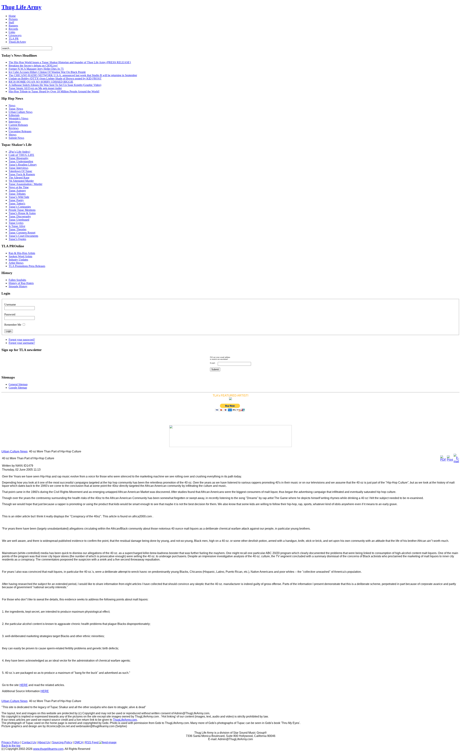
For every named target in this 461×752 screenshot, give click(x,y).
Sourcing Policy (62, 742)
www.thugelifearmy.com (48, 748)
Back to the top (10, 745)
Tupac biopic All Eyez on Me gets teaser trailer (35, 88)
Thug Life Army (21, 7)
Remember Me (12, 324)
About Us (44, 742)
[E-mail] (456, 461)
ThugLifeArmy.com (125, 719)
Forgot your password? (22, 339)
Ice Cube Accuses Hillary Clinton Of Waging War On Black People (47, 72)
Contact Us (29, 742)
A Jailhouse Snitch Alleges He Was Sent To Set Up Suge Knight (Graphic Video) (55, 84)
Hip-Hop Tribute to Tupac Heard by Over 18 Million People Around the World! (54, 91)
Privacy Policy (10, 742)
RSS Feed (92, 742)
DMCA (78, 742)
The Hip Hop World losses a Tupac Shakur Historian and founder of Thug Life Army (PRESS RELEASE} (70, 62)
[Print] (450, 459)
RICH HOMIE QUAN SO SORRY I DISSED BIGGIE (41, 81)
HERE (23, 685)
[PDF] (443, 459)
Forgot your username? (22, 342)
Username (10, 304)
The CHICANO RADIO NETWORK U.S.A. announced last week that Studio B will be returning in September (73, 75)
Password (9, 314)
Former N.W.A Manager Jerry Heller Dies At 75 (36, 68)
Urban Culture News (14, 451)
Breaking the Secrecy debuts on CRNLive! (33, 65)
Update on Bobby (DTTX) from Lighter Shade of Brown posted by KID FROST (55, 78)
